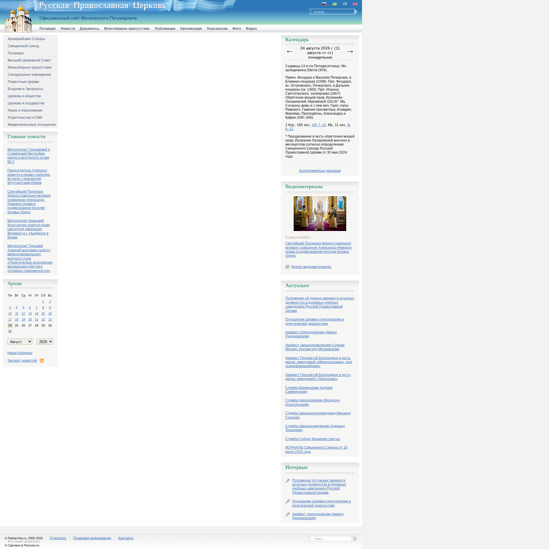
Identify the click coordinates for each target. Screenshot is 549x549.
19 (23, 319)
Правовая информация (92, 538)
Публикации (165, 29)
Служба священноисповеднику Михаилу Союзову (318, 415)
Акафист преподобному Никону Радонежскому (311, 334)
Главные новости (26, 136)
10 (10, 313)
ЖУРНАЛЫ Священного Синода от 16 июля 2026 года (316, 449)
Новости (68, 29)
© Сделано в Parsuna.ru (22, 545)
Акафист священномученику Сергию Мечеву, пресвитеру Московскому (315, 347)
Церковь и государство (26, 103)
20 (30, 319)
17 (10, 319)
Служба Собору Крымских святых (312, 439)
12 (23, 313)
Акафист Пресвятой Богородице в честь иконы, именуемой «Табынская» (318, 377)
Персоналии (217, 29)
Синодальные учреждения (29, 75)
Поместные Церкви (23, 82)
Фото (236, 29)
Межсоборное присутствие (127, 29)
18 (16, 319)
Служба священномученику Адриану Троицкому (315, 428)
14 (36, 313)
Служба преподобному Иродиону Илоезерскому (312, 402)
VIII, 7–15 (319, 125)
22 (43, 319)
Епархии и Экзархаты (25, 89)
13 (30, 313)
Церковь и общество (24, 96)
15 (43, 313)
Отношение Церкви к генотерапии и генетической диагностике (314, 321)
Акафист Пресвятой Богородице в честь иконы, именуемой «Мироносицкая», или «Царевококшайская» (318, 362)
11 (16, 313)
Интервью (296, 467)
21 (36, 319)
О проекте (58, 538)
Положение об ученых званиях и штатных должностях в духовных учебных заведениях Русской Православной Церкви (319, 304)
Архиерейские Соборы (26, 39)
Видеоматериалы (304, 186)
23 (50, 319)
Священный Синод (23, 46)
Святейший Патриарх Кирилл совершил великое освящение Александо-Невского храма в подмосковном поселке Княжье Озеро (318, 249)
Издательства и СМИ (25, 118)
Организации (191, 29)
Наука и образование (25, 110)
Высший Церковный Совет (29, 60)
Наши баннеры (19, 353)
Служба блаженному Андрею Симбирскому (309, 390)
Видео (251, 29)
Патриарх (47, 29)
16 (50, 313)
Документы (89, 29)
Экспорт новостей (22, 361)
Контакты (126, 538)
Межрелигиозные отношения (32, 125)
